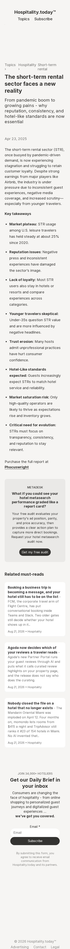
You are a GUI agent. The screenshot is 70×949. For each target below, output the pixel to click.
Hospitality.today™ (35, 12)
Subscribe (43, 19)
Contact (39, 947)
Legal (55, 947)
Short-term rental (47, 67)
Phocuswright (17, 467)
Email (35, 826)
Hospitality (27, 65)
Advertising (20, 947)
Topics (24, 19)
